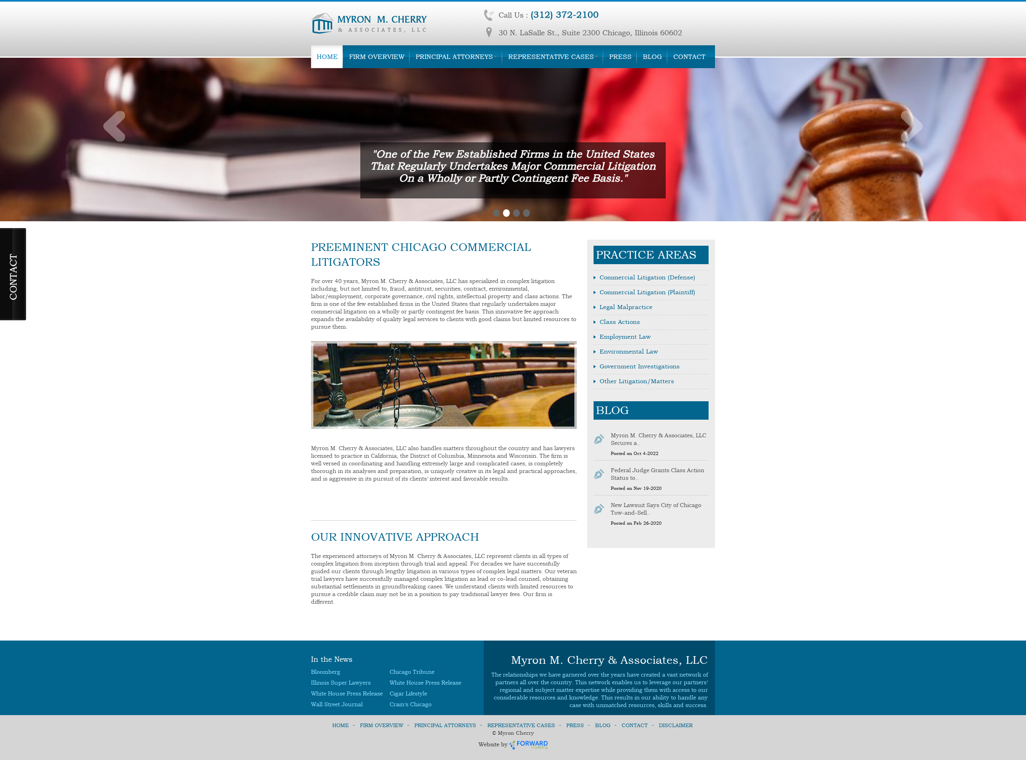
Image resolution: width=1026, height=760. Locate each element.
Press (620, 57)
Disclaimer (676, 725)
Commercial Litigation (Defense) (647, 277)
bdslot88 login (330, 491)
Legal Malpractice (626, 307)
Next (911, 126)
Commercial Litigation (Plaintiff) (647, 292)
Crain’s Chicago (411, 704)
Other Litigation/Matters (637, 381)
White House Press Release (425, 683)
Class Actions (620, 322)
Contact (689, 57)
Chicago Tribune (412, 672)
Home (327, 57)
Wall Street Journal (337, 704)
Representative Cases (551, 57)
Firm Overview (376, 57)
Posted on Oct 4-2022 (634, 454)
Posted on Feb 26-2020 (636, 523)
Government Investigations (640, 366)
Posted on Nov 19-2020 (636, 488)
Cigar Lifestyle (408, 693)
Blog (652, 57)
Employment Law (625, 337)
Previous (115, 126)
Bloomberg (325, 672)
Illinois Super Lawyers (341, 683)
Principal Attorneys (454, 57)
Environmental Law (629, 352)
